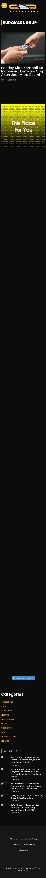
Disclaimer (16, 844)
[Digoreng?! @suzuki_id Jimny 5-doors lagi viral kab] (23, 559)
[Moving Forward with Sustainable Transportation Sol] (23, 481)
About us (14, 839)
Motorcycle (7, 724)
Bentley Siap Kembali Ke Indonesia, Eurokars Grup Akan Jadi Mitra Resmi (22, 71)
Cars (3, 706)
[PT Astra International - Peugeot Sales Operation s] (23, 379)
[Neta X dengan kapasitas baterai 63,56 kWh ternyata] (23, 224)
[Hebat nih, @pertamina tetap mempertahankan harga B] (23, 533)
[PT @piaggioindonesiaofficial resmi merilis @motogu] (23, 199)
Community (6, 710)
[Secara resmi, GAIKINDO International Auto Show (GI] (23, 276)
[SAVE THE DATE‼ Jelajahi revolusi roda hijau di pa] (23, 507)
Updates (5, 741)
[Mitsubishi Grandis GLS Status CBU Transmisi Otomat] (23, 636)
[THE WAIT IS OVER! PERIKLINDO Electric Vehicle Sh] (23, 404)
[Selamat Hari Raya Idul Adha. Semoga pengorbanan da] (23, 250)
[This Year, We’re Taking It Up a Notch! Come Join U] (23, 173)
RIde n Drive (6, 728)
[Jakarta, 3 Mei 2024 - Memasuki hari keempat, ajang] (23, 302)
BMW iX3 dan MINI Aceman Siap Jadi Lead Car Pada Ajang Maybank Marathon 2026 (25, 807)
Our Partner (23, 850)
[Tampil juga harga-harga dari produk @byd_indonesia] (23, 584)
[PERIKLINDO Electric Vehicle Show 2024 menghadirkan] (23, 430)
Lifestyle (5, 715)
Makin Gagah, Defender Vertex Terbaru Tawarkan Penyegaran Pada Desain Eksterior (25, 759)
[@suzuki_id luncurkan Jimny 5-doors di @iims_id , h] (23, 610)
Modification (7, 719)
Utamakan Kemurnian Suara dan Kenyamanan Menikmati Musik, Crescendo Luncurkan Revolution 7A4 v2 (26, 773)
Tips (3, 732)
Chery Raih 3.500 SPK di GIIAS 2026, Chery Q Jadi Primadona (27, 796)
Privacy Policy (29, 844)
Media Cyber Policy (29, 839)
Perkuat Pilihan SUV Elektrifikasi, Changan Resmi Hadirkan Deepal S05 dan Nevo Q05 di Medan (26, 786)
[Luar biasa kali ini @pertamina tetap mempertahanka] (23, 661)
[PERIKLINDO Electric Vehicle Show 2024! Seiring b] (23, 353)
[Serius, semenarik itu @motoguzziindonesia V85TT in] (23, 327)
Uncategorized (8, 737)
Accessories (7, 702)
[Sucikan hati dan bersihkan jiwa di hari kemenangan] (23, 456)
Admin (3, 80)
